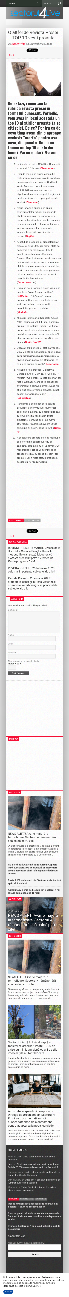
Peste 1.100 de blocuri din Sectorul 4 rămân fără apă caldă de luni (34, 882)
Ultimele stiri (26, 1198)
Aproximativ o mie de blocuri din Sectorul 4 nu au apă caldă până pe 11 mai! (34, 891)
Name (11, 635)
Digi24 (30, 236)
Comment (12, 610)
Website (12, 652)
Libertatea (52, 364)
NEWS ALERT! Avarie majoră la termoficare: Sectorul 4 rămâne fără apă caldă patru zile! (32, 837)
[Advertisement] (34, 488)
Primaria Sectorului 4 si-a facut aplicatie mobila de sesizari (34, 1227)
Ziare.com (32, 202)
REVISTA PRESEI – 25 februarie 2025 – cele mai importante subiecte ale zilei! (32, 570)
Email (10, 644)
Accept (8, 1292)
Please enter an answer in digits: (23, 661)
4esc (10, 1164)
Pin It (12, 55)
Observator (47, 168)
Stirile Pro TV (33, 342)
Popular (13, 1198)
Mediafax (23, 312)
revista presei (32, 520)
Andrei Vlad (18, 44)
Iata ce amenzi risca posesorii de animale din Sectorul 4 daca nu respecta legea (33, 1205)
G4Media (23, 296)
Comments (41, 1198)
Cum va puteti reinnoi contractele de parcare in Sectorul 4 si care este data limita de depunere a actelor (34, 1216)
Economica (24, 282)
